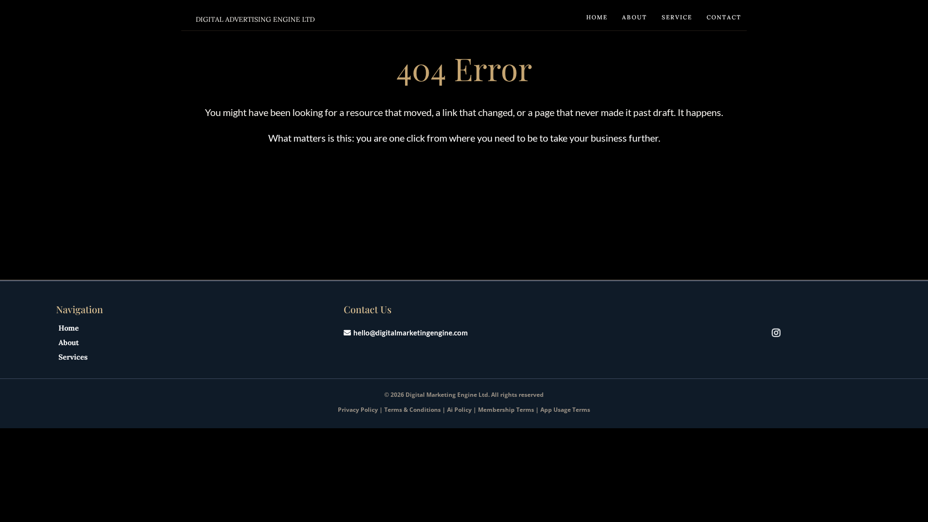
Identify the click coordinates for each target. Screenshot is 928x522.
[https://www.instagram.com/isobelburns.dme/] (778, 332)
